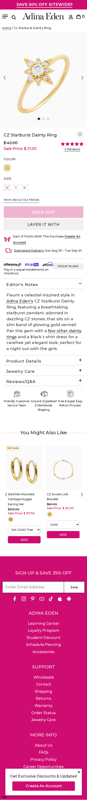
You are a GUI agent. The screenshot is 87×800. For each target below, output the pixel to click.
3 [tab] (48, 119)
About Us (43, 745)
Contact (43, 684)
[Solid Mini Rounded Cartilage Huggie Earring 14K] (24, 467)
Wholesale (43, 677)
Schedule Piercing (43, 644)
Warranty (44, 705)
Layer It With (44, 224)
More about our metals (21, 199)
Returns (43, 698)
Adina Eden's (19, 301)
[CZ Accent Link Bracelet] (63, 467)
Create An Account (44, 786)
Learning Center (43, 623)
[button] (79, 134)
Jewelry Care (20, 371)
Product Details (23, 361)
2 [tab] (43, 119)
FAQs (43, 752)
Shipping (43, 691)
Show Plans (68, 266)
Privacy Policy (43, 759)
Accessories (43, 652)
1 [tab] (39, 119)
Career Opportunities (43, 766)
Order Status (43, 713)
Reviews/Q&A (20, 381)
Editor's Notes (22, 284)
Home (6, 28)
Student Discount (44, 637)
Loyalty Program (43, 630)
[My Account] (71, 18)
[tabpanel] (43, 79)
